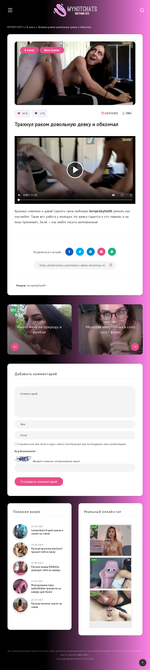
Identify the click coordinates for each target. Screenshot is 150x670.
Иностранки (52, 50)
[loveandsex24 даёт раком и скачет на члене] (20, 531)
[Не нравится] (36, 113)
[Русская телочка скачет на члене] (20, 604)
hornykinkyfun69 (36, 285)
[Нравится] (19, 113)
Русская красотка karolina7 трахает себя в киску (47, 550)
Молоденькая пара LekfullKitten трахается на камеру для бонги (46, 589)
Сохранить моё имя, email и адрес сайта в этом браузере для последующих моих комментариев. (72, 444)
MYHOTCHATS (15, 27)
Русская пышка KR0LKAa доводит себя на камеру (45, 568)
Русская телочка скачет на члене (46, 605)
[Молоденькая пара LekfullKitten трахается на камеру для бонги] (20, 586)
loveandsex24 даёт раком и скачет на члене (47, 532)
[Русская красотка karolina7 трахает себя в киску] (20, 549)
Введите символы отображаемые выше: (56, 461)
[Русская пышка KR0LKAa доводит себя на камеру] (20, 568)
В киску (31, 27)
